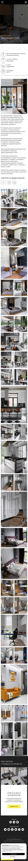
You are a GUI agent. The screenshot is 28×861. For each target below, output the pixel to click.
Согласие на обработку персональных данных (14, 840)
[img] (2, 2)
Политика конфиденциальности (14, 839)
